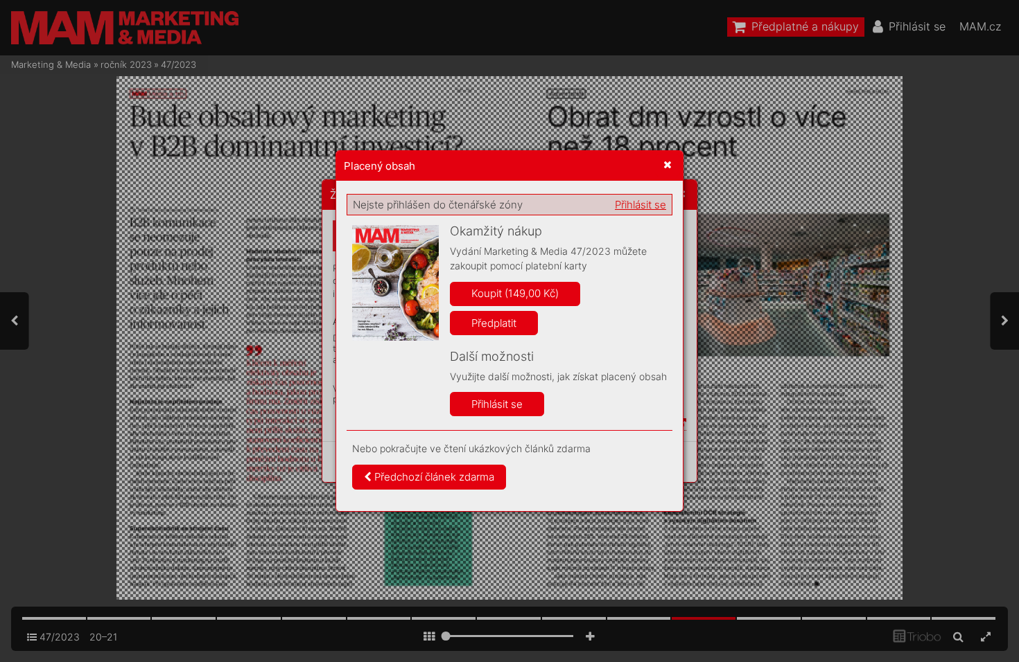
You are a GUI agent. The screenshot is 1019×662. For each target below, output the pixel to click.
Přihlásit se (640, 204)
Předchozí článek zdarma (433, 476)
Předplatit (493, 323)
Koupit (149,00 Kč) (515, 293)
